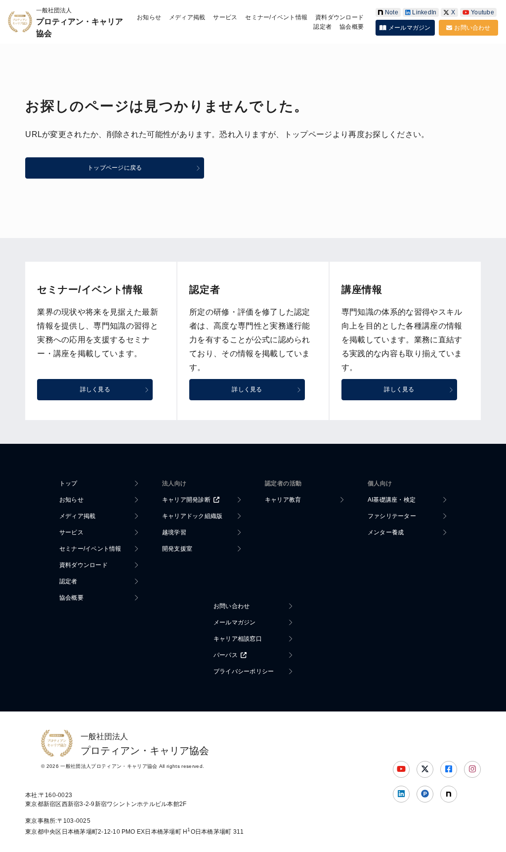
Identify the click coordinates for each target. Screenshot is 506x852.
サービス (225, 17)
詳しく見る (95, 389)
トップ (68, 483)
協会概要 (351, 26)
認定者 (322, 26)
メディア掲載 (187, 17)
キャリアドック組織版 (192, 516)
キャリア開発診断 (186, 499)
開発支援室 (177, 548)
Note (391, 12)
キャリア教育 (283, 499)
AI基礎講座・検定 (392, 499)
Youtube (482, 12)
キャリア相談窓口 (237, 638)
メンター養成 (386, 532)
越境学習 (174, 532)
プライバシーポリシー (243, 671)
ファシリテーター (392, 516)
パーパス (225, 655)
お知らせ (149, 17)
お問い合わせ (472, 27)
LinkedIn (424, 12)
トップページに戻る (114, 167)
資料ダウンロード (339, 17)
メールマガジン (409, 27)
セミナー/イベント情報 (276, 17)
